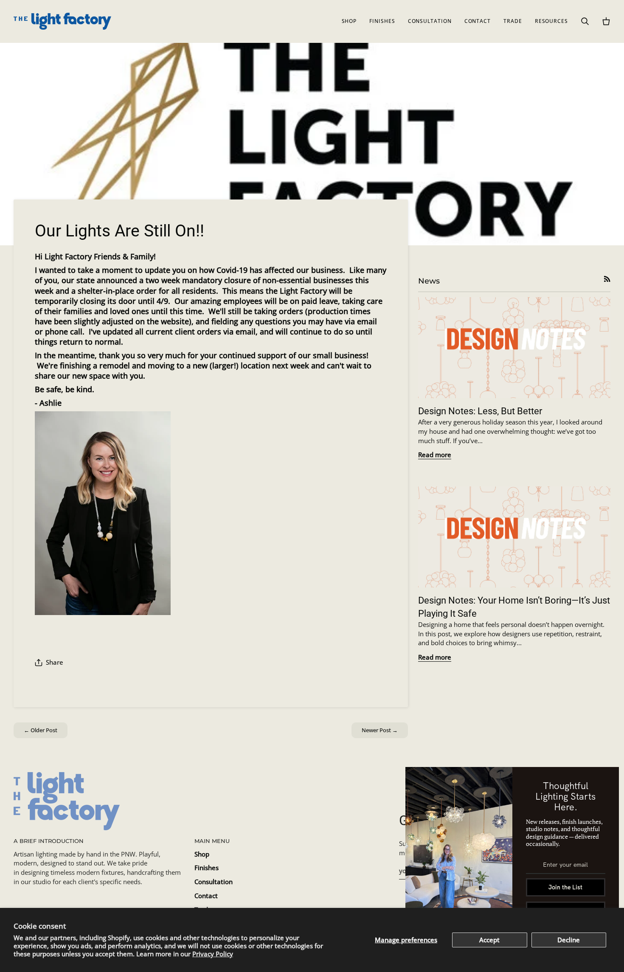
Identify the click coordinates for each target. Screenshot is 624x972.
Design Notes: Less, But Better (480, 411)
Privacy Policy (212, 954)
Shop (201, 854)
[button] (349, 21)
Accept (489, 940)
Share (54, 662)
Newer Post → (380, 730)
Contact (206, 896)
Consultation (213, 882)
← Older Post (40, 730)
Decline (568, 940)
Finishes (206, 868)
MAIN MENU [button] (212, 840)
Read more (434, 455)
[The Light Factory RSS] (607, 279)
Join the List (565, 887)
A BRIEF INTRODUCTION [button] (49, 840)
